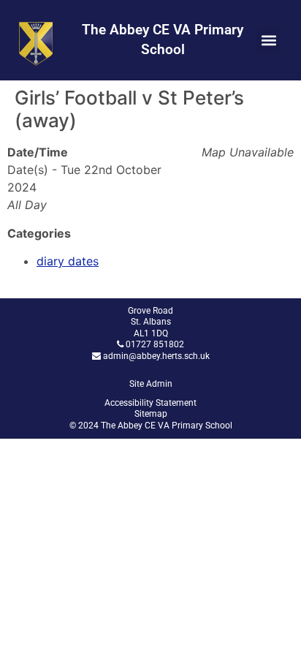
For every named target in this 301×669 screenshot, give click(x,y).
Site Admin (150, 384)
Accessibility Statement (150, 403)
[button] (268, 41)
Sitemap (150, 414)
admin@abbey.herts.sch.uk (156, 356)
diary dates (68, 261)
